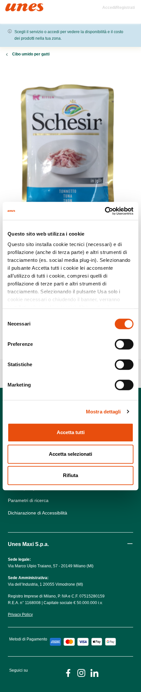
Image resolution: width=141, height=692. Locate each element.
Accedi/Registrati (118, 7)
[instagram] (81, 672)
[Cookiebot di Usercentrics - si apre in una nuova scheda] (104, 211)
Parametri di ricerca (28, 500)
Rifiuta (70, 475)
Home (12, 6)
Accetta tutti (71, 432)
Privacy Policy (20, 614)
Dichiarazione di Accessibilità (37, 512)
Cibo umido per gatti (31, 54)
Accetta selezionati (70, 454)
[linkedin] (94, 672)
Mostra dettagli (103, 411)
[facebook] (68, 672)
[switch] (124, 344)
